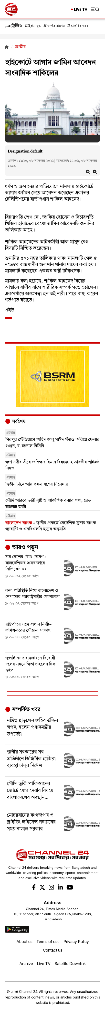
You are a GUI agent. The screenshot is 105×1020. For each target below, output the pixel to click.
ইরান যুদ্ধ (34, 26)
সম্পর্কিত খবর (26, 709)
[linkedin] (60, 888)
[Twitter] (42, 888)
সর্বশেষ (18, 421)
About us (24, 941)
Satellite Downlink (70, 963)
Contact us (52, 950)
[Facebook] (34, 888)
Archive (26, 963)
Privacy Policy (76, 941)
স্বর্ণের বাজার (56, 26)
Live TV (44, 963)
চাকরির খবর (79, 26)
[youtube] (69, 888)
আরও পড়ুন (24, 548)
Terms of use (48, 941)
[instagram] (51, 888)
